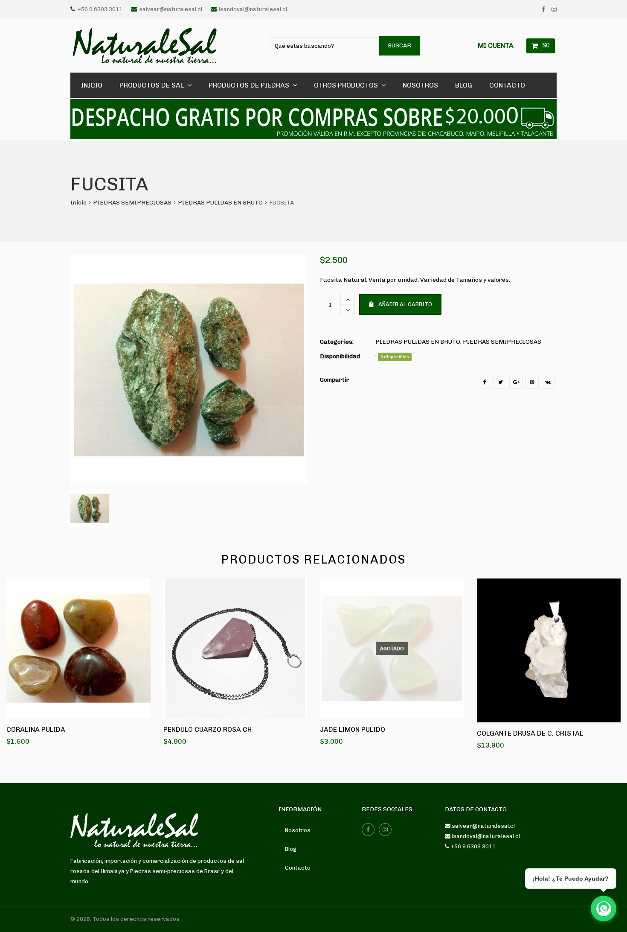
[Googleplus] (516, 382)
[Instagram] (554, 9)
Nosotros (298, 830)
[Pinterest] (532, 382)
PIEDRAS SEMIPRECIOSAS (132, 202)
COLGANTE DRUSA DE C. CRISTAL (530, 733)
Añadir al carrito (405, 304)
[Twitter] (500, 382)
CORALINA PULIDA (35, 729)
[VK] (547, 382)
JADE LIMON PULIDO (352, 729)
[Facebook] (543, 9)
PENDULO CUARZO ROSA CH (207, 729)
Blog (290, 849)
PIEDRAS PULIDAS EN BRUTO (220, 202)
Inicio (78, 202)
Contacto (298, 868)
